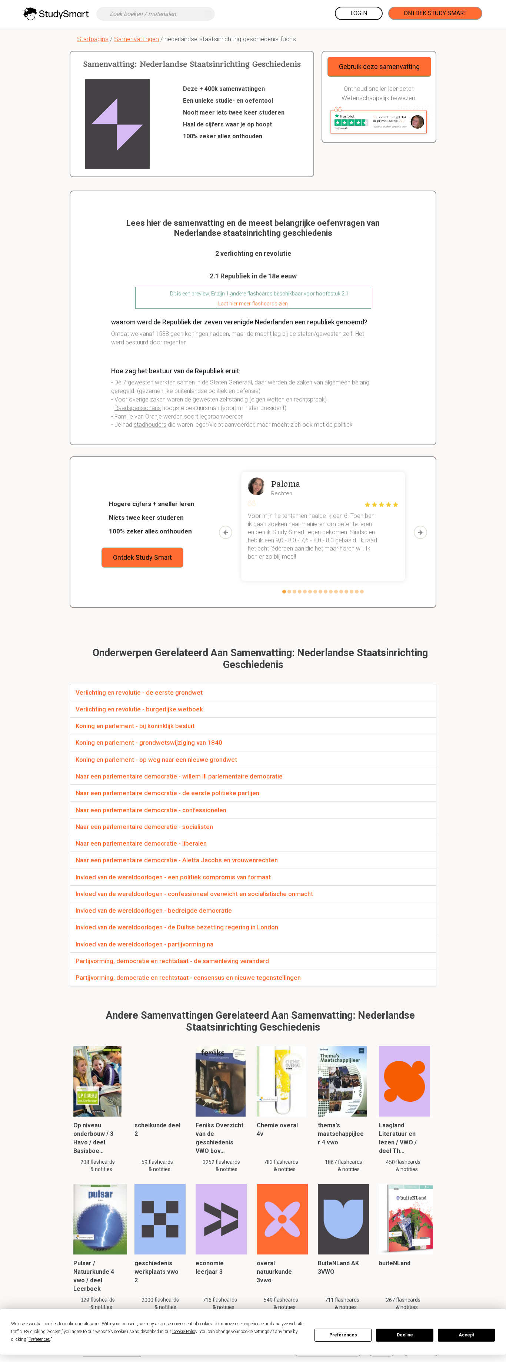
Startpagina (93, 39)
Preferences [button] (39, 1339)
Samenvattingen (136, 39)
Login (358, 13)
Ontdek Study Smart (435, 13)
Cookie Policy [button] (184, 1331)
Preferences (343, 1335)
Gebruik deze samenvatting (379, 66)
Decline (405, 1335)
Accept (466, 1335)
